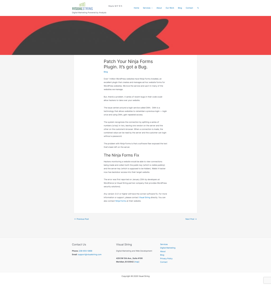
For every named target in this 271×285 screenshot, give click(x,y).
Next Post (191, 219)
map (137, 262)
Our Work (170, 8)
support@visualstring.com (90, 254)
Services (146, 8)
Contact (189, 8)
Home (136, 8)
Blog (180, 8)
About (159, 8)
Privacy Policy (166, 258)
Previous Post (81, 219)
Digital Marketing (167, 248)
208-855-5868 (85, 251)
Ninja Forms (120, 201)
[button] (198, 8)
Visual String (144, 197)
